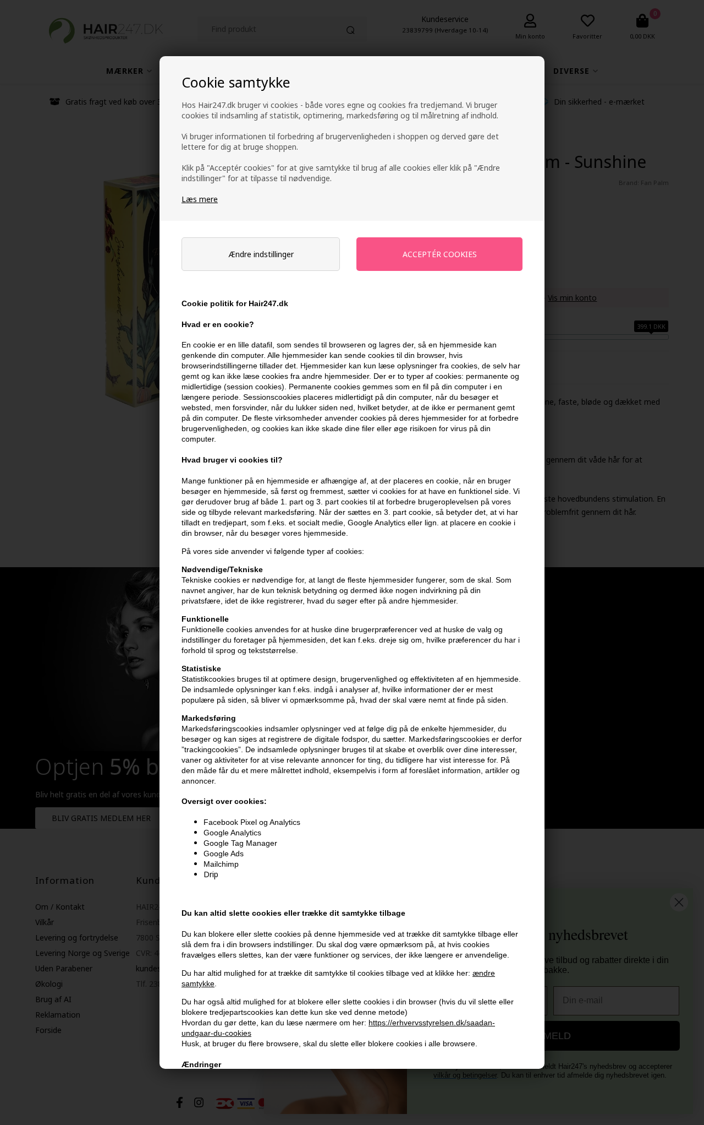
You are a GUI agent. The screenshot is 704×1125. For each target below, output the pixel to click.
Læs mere (200, 199)
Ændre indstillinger (261, 254)
